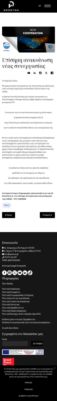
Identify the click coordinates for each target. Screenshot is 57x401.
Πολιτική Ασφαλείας (11, 289)
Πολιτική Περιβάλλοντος (13, 308)
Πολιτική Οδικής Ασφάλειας (14, 311)
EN (40, 6)
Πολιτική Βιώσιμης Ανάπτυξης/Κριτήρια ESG (21, 314)
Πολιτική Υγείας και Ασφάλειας (16, 301)
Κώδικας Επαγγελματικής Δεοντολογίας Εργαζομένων (26, 322)
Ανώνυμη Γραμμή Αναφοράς (14, 266)
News (6, 205)
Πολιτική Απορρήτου (11, 292)
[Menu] (47, 6)
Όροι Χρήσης (7, 283)
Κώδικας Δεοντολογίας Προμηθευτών (18, 319)
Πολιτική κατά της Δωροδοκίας (16, 298)
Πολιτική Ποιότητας (11, 304)
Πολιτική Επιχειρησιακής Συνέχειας (17, 295)
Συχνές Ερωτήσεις (10, 328)
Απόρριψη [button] (28, 389)
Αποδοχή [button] (28, 382)
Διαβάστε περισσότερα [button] (28, 395)
